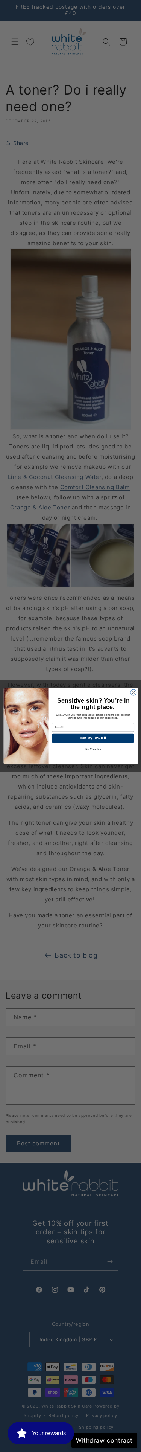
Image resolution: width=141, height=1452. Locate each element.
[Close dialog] (133, 692)
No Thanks (92, 749)
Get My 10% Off (93, 738)
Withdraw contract (104, 1440)
